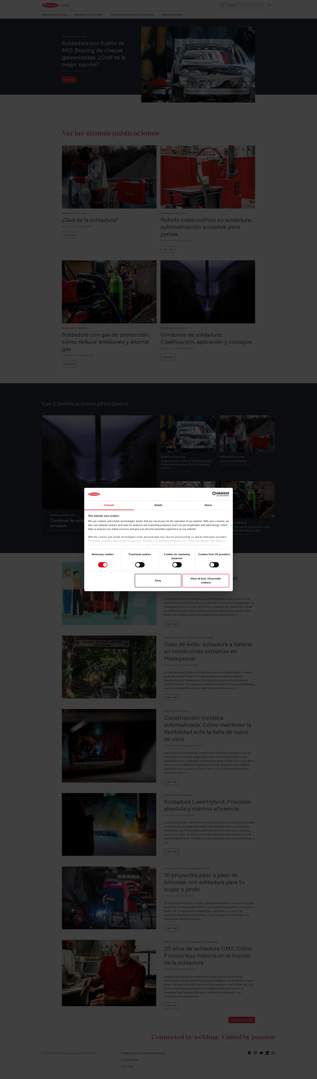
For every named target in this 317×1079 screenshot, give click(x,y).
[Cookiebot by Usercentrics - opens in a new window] (214, 494)
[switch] (140, 564)
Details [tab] (159, 505)
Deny (158, 580)
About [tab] (208, 505)
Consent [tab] (109, 505)
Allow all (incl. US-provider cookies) (205, 580)
